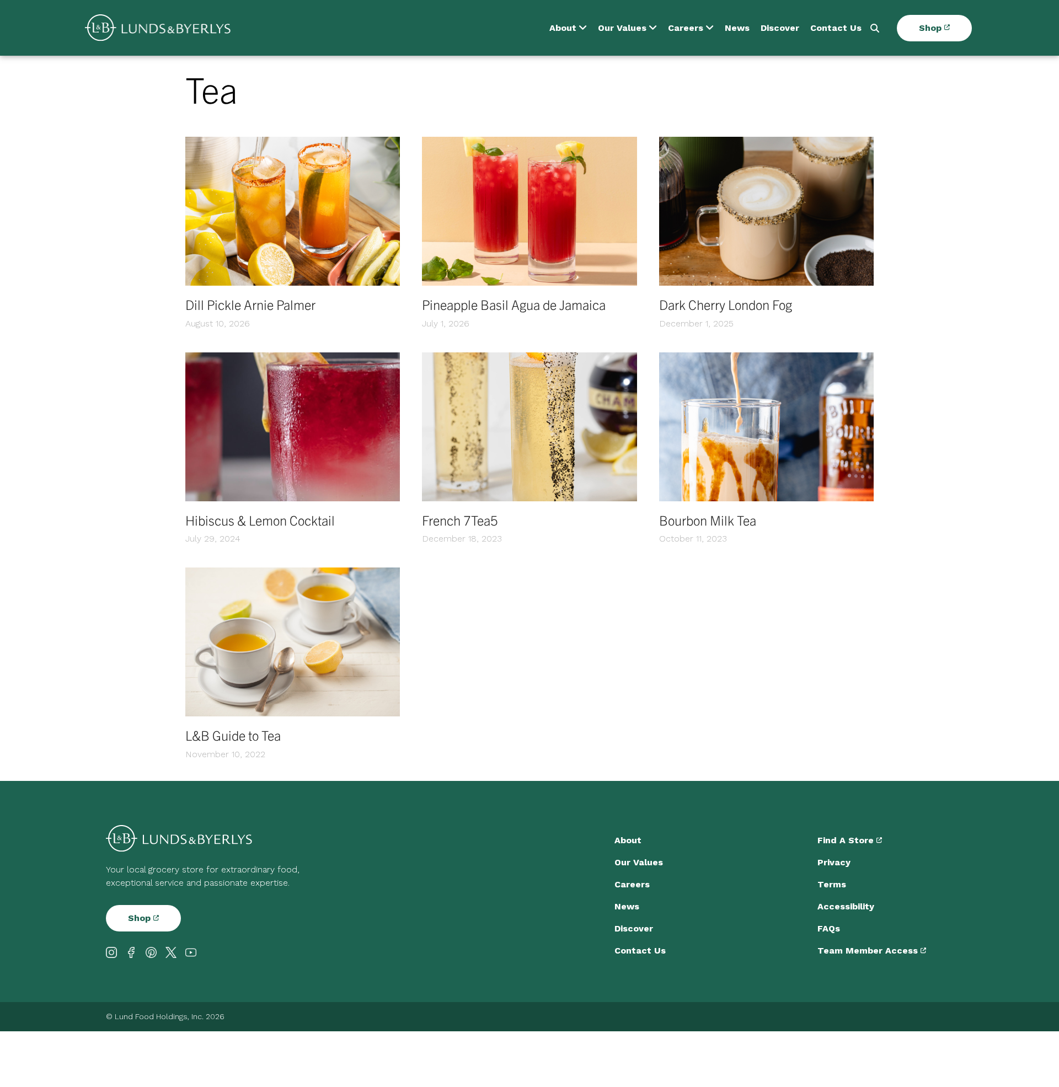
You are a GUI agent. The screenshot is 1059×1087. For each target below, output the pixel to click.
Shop (931, 28)
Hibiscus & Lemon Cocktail (260, 520)
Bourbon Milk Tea (707, 520)
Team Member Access (869, 950)
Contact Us (836, 28)
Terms (831, 884)
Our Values (622, 28)
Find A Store (846, 840)
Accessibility (845, 906)
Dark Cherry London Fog (725, 304)
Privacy (834, 862)
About (562, 28)
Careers (685, 28)
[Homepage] (158, 27)
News (737, 28)
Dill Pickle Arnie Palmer (250, 304)
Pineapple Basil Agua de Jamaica (514, 304)
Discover (780, 28)
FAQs (828, 928)
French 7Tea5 (460, 520)
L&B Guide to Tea (233, 735)
